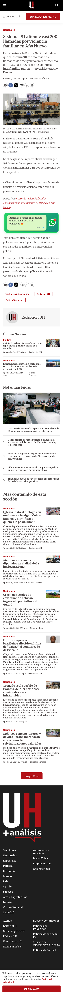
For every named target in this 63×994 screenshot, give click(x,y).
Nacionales (9, 30)
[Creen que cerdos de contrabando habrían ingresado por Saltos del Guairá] (53, 594)
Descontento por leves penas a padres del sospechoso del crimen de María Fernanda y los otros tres (32, 442)
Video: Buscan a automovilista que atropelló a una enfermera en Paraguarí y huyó (33, 468)
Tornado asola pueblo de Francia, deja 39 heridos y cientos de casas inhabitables (21, 690)
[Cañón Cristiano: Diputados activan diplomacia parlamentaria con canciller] (53, 343)
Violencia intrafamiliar (18, 294)
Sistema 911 (43, 294)
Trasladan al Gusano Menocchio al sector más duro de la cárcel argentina (33, 480)
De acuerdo (31, 989)
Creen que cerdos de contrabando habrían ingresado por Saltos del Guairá (20, 599)
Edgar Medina (36, 628)
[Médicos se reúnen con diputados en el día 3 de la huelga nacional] (53, 559)
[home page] (31, 5)
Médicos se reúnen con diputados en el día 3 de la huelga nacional (21, 563)
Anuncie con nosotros (41, 852)
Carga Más (32, 776)
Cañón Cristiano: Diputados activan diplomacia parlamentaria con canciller (22, 346)
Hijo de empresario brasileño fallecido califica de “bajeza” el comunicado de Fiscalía (22, 645)
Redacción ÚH (33, 317)
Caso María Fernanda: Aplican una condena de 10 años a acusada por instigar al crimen (33, 429)
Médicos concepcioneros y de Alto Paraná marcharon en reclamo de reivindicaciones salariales (22, 738)
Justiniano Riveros (37, 762)
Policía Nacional (14, 300)
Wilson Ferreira (33, 374)
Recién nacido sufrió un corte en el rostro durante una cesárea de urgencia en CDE (22, 366)
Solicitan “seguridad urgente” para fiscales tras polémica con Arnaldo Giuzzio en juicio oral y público (32, 456)
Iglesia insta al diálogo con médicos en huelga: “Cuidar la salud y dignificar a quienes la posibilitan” (22, 517)
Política (7, 340)
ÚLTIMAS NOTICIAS (43, 16)
